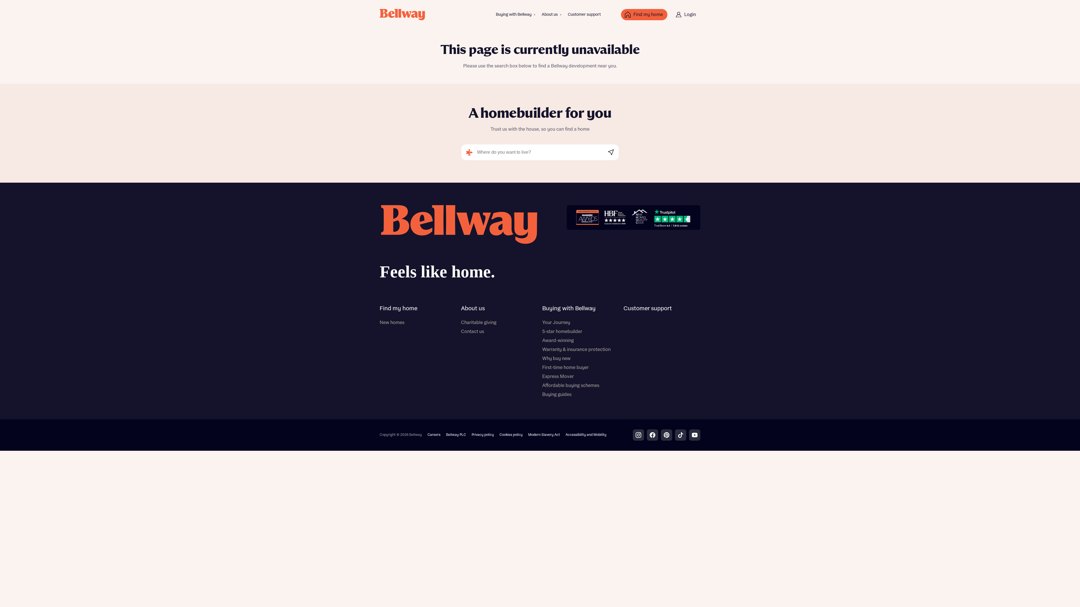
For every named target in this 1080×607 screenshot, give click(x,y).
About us (550, 14)
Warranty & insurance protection (576, 349)
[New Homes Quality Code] (639, 217)
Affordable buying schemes (570, 385)
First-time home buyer (565, 367)
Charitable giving (478, 322)
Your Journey (556, 322)
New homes (392, 322)
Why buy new (556, 358)
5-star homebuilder (562, 331)
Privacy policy (483, 435)
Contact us (472, 331)
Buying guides (557, 394)
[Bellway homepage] (458, 244)
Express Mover (558, 376)
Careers (434, 435)
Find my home (398, 308)
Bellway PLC (456, 435)
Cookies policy (511, 435)
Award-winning (558, 340)
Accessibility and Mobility (586, 435)
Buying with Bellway (514, 14)
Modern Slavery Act (544, 435)
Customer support (584, 14)
